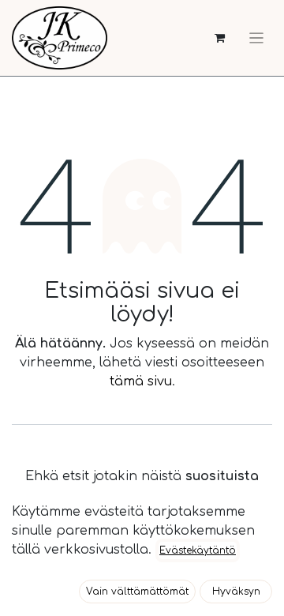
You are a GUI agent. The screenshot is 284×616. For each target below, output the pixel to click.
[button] (137, 591)
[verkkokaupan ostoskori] (219, 38)
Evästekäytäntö (197, 550)
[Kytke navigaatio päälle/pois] (256, 38)
